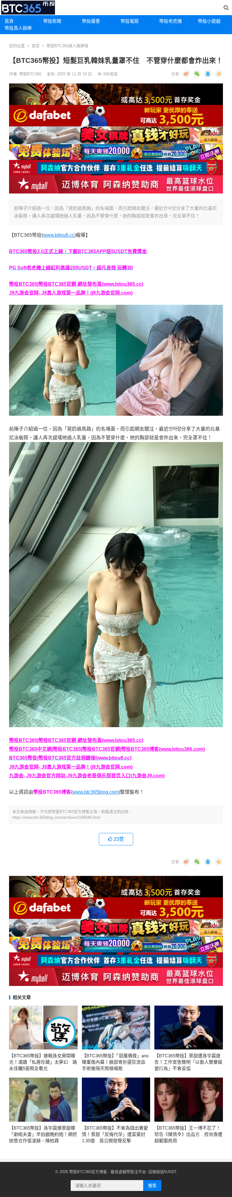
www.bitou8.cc (58, 235)
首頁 (9, 21)
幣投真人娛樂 (18, 28)
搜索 (152, 1185)
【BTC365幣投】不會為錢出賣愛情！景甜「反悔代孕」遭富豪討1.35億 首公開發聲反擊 (115, 1134)
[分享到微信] (197, 74)
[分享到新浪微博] (186, 74)
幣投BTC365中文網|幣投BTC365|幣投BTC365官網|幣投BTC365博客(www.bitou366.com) (107, 749)
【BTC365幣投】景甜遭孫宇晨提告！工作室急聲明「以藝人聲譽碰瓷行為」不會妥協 (188, 1062)
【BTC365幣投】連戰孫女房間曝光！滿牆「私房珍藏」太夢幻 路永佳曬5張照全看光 (43, 1062)
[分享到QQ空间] (218, 74)
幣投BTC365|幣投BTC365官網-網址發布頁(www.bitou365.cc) (76, 284)
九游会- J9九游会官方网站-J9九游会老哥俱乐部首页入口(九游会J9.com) (87, 775)
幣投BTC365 (31, 74)
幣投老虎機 (170, 21)
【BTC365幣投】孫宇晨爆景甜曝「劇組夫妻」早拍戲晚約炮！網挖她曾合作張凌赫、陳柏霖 (43, 1134)
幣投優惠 (91, 21)
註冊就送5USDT (162, 1171)
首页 (36, 46)
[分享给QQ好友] (208, 74)
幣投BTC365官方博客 (88, 1171)
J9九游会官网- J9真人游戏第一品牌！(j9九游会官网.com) (71, 292)
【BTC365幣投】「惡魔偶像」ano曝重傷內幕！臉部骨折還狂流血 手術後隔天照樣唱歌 (116, 1062)
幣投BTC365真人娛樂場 (67, 46)
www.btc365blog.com (95, 792)
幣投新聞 (52, 21)
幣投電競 (130, 21)
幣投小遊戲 (209, 21)
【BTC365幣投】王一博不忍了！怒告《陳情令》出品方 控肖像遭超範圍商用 (188, 1134)
